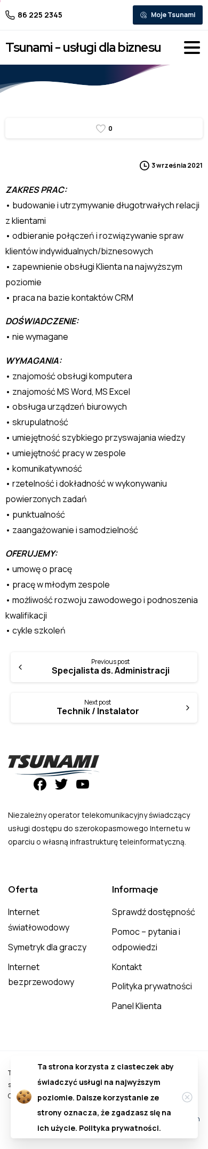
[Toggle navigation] (192, 47)
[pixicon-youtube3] (82, 783)
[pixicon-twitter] (61, 783)
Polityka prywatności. (120, 1128)
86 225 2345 (40, 15)
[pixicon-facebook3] (40, 783)
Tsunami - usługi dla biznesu (83, 47)
